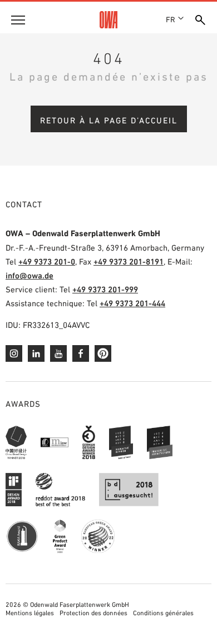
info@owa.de (29, 275)
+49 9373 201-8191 (128, 261)
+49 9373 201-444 (132, 303)
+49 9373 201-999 (105, 289)
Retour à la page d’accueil (108, 120)
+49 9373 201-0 (46, 261)
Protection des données (93, 613)
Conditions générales (163, 613)
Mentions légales (30, 613)
